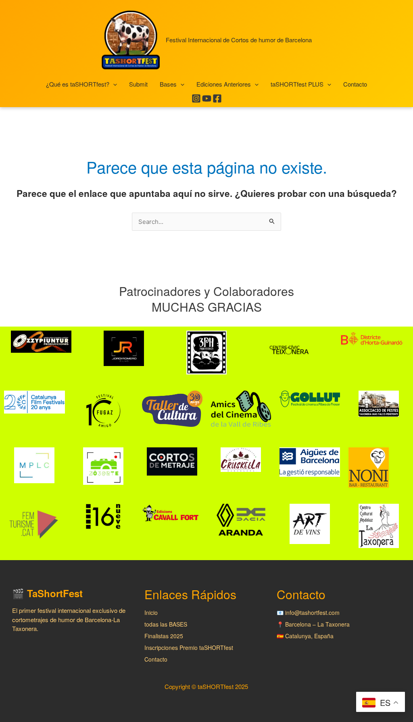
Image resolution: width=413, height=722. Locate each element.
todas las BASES (165, 624)
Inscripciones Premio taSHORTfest (188, 647)
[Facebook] (217, 98)
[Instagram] (196, 98)
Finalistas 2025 (163, 636)
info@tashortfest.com (312, 612)
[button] (113, 84)
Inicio (151, 612)
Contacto (155, 659)
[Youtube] (206, 98)
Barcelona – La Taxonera (317, 624)
